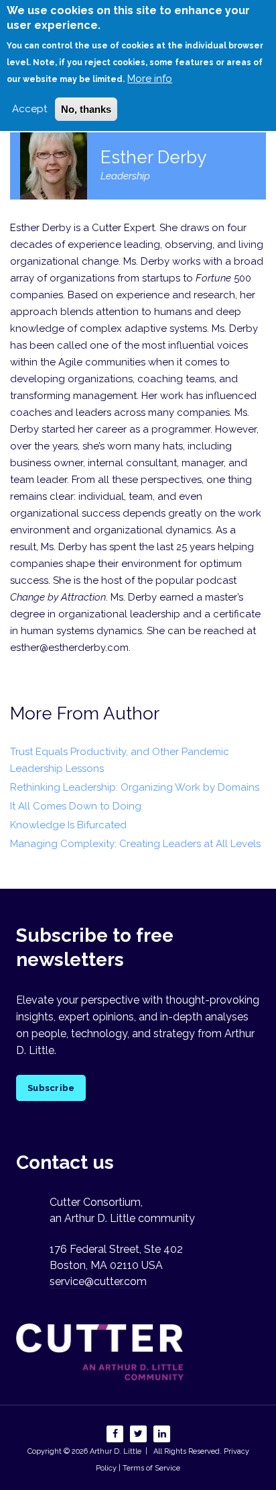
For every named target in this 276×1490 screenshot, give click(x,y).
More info (149, 79)
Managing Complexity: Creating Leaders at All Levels (135, 844)
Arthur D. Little (114, 1451)
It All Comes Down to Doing (75, 806)
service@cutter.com (98, 1281)
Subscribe (50, 1088)
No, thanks (86, 109)
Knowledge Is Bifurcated (68, 825)
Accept (29, 109)
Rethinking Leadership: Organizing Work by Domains (134, 787)
